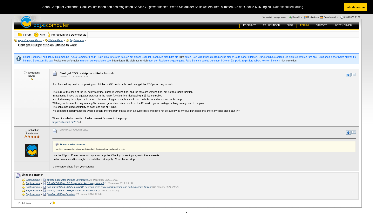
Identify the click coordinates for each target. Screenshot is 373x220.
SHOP (290, 25)
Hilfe (181, 56)
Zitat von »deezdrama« (72, 144)
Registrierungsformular (66, 60)
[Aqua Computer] (60, 25)
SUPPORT (321, 25)
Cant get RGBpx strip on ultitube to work (47, 45)
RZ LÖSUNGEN (271, 25)
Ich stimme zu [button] (356, 7)
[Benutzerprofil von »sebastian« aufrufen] (31, 150)
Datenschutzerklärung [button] (288, 7)
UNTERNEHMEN (343, 25)
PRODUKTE (249, 25)
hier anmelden (288, 60)
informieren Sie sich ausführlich (130, 60)
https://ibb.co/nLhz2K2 (65, 122)
